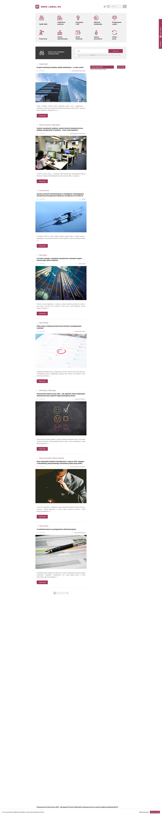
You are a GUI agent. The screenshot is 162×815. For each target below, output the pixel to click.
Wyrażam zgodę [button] (155, 812)
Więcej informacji (144, 812)
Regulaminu (93, 55)
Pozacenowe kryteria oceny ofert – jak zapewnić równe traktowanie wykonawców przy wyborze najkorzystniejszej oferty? (77, 807)
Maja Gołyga (102, 69)
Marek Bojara (94, 69)
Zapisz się (115, 51)
